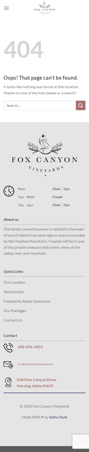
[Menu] (6, 8)
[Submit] (80, 105)
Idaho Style (58, 417)
